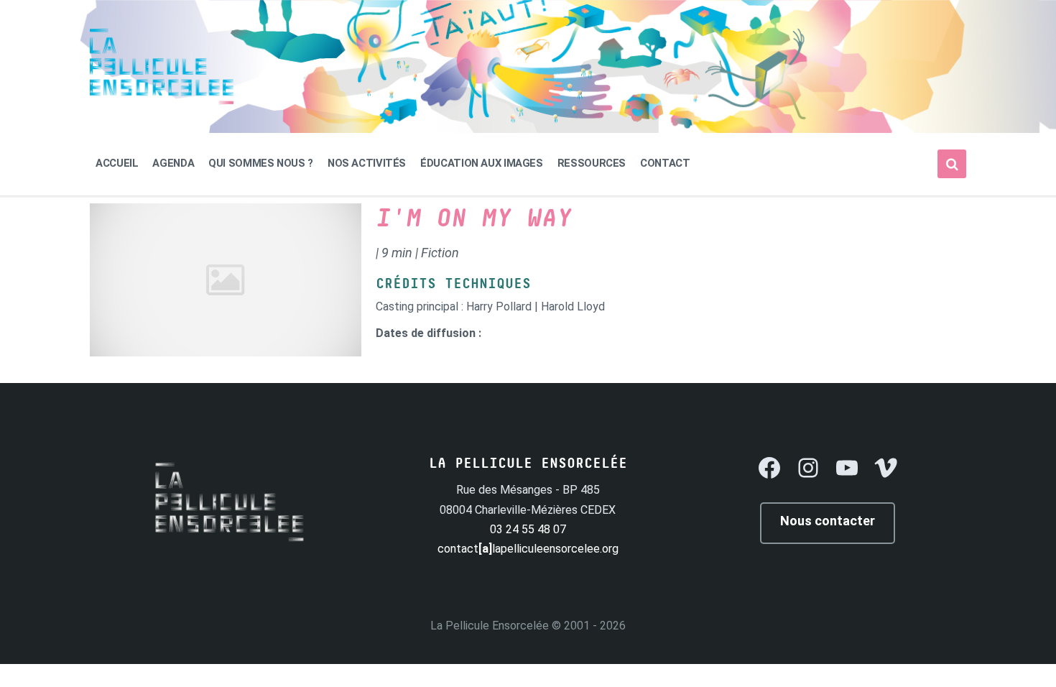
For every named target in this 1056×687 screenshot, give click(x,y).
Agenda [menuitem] (173, 163)
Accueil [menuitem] (117, 163)
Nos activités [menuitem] (367, 163)
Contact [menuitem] (665, 163)
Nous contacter (827, 520)
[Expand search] (951, 163)
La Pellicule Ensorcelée (489, 625)
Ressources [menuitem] (591, 163)
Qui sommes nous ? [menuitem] (260, 163)
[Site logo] (161, 100)
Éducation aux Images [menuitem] (481, 163)
